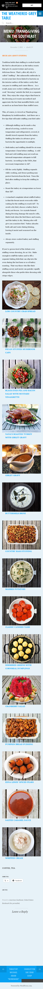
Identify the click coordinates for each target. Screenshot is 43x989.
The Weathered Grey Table (19, 16)
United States (28, 900)
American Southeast (16, 900)
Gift (32, 5)
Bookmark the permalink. (11, 903)
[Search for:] (15, 23)
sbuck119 (29, 47)
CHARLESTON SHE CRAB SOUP (29, 972)
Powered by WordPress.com (21, 986)
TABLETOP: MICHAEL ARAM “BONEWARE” (13, 974)
